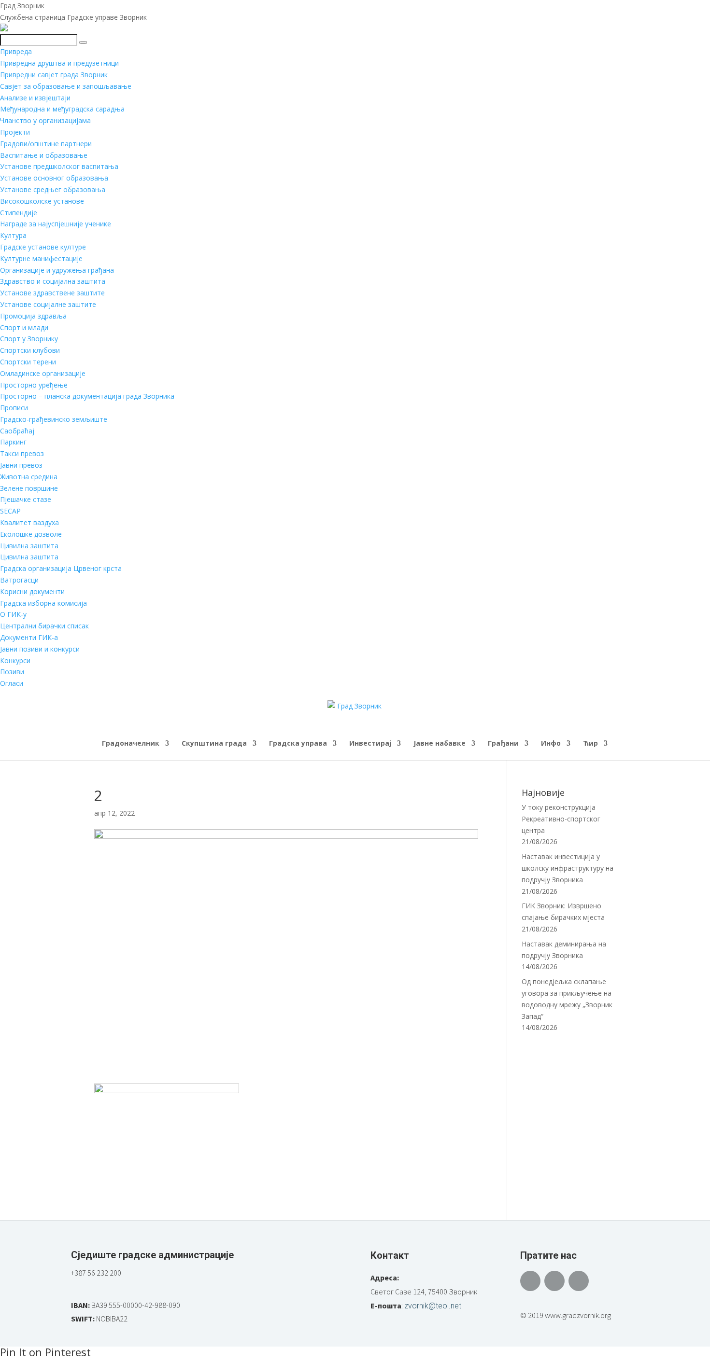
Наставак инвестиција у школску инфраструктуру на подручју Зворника (567, 868)
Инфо (551, 744)
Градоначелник (130, 744)
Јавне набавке (439, 744)
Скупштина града (214, 744)
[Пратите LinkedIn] (578, 1281)
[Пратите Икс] (554, 1281)
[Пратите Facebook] (530, 1281)
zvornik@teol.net (432, 1305)
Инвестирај (370, 744)
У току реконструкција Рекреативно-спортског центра (561, 819)
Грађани (503, 744)
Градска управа (298, 744)
